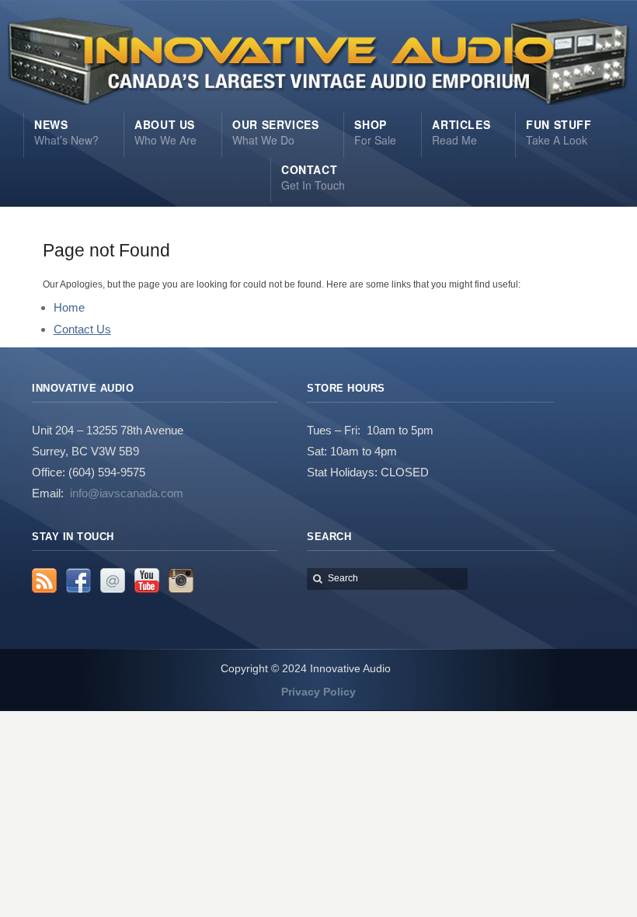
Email (112, 580)
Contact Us (82, 329)
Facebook (78, 580)
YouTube (146, 580)
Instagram (181, 580)
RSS (44, 580)
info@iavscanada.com (126, 493)
